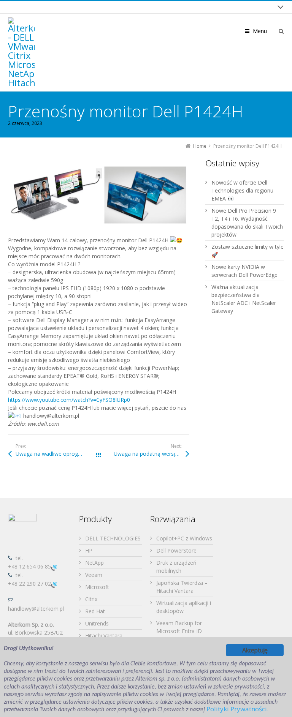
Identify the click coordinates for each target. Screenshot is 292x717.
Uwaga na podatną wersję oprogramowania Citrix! (151, 453)
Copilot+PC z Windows (184, 538)
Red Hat (95, 611)
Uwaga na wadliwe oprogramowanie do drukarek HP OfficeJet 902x (57, 453)
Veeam (93, 574)
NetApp (94, 562)
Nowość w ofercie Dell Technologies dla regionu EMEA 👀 (242, 190)
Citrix (91, 599)
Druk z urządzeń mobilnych (176, 566)
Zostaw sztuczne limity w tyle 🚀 (247, 250)
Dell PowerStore (176, 550)
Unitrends (97, 623)
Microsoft (97, 587)
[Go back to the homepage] (21, 52)
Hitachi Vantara (103, 635)
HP (88, 550)
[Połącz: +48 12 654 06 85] (54, 567)
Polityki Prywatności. (237, 708)
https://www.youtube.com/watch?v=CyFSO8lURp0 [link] (69, 399)
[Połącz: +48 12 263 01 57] (54, 584)
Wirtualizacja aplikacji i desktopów (183, 606)
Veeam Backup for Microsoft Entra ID (179, 627)
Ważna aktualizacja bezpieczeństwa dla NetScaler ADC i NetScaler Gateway (243, 298)
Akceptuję (255, 650)
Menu (260, 31)
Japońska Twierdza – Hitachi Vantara (182, 586)
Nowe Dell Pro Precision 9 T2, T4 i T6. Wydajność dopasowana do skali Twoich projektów (247, 222)
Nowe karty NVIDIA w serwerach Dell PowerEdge (244, 270)
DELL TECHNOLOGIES (113, 538)
